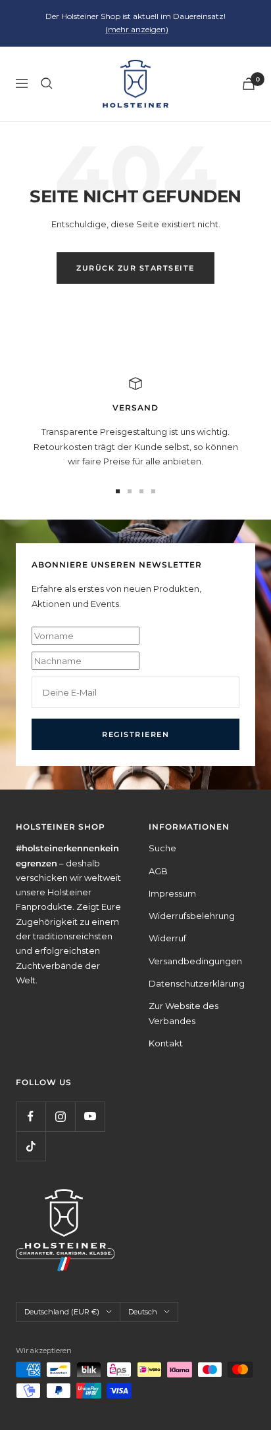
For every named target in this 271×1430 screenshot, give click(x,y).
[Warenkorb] (248, 84)
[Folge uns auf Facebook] (30, 1116)
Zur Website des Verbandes (183, 1012)
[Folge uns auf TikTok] (30, 1146)
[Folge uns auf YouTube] (90, 1116)
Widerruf (167, 938)
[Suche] (47, 83)
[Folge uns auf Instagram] (60, 1116)
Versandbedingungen (195, 961)
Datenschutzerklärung (197, 983)
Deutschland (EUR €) (61, 1311)
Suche (162, 848)
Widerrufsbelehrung (192, 915)
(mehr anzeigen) (136, 29)
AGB (158, 871)
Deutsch (142, 1311)
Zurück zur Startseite (135, 268)
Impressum (172, 893)
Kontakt (166, 1043)
